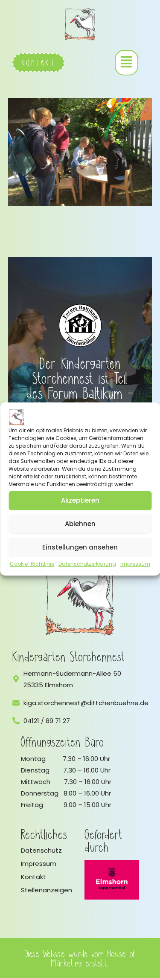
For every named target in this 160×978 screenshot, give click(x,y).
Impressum (135, 563)
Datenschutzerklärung (87, 563)
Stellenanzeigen (46, 889)
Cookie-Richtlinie (32, 563)
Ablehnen (80, 523)
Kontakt (33, 876)
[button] (126, 62)
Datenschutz (41, 850)
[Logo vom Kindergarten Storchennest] (80, 599)
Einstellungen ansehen (80, 547)
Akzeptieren (80, 500)
